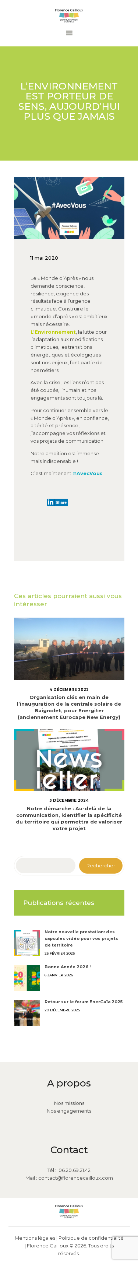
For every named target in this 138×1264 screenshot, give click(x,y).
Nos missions (69, 1103)
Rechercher (100, 865)
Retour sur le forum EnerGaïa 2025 (84, 1001)
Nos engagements (69, 1111)
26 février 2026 (60, 953)
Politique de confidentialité (91, 1238)
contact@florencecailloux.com (75, 1178)
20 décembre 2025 (62, 1010)
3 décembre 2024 (69, 800)
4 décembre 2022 (69, 689)
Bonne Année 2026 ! (68, 966)
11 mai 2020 (44, 258)
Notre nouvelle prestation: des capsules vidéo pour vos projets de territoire (81, 938)
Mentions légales (35, 1238)
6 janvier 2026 (59, 975)
